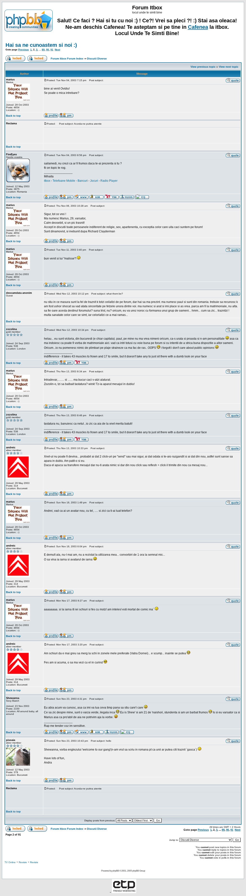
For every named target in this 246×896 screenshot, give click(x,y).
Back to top (13, 115)
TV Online (10, 862)
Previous (23, 49)
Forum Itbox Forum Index (67, 58)
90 (47, 49)
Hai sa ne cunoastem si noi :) (41, 45)
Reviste (23, 862)
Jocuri (94, 180)
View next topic (228, 66)
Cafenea (198, 27)
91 (51, 49)
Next (57, 49)
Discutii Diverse (97, 58)
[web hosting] (124, 892)
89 (43, 49)
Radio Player (108, 180)
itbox (47, 180)
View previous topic (203, 66)
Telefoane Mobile (64, 180)
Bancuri (83, 180)
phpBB (115, 870)
